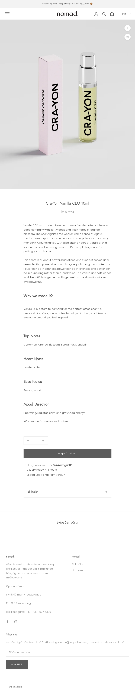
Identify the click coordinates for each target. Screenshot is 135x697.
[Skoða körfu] (112, 14)
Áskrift (16, 664)
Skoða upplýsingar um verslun (46, 475)
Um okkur (78, 570)
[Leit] (104, 14)
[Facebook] (7, 621)
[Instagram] (15, 621)
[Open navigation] (7, 13)
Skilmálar (33, 492)
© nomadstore (15, 686)
